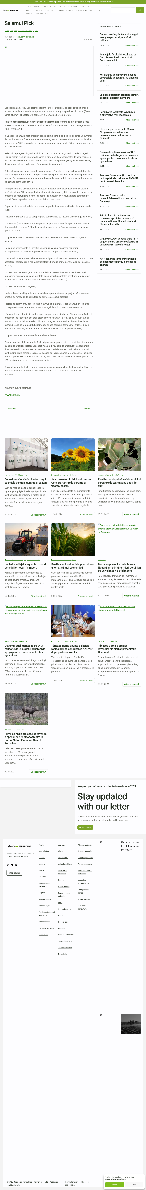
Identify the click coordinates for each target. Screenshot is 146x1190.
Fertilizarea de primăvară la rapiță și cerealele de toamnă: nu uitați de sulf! (119, 482)
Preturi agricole (84, 899)
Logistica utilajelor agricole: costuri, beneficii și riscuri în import (25, 566)
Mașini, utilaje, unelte (32, 560)
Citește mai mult (132, 45)
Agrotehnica (44, 851)
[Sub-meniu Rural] (83, 10)
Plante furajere (45, 905)
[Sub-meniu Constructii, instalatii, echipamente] (76, 10)
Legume (42, 892)
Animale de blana (65, 864)
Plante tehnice (44, 921)
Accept (114, 1185)
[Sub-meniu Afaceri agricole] (58, 6)
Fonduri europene (85, 864)
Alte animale (63, 857)
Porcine (61, 928)
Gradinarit (43, 876)
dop (15, 31)
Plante (27, 475)
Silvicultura (43, 934)
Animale (61, 844)
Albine (60, 851)
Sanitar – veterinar (65, 934)
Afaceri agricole (85, 844)
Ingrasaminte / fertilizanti (14, 475)
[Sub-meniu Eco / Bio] (89, 6)
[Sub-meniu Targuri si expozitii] (43, 10)
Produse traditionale (25, 37)
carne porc (9, 31)
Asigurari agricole (85, 851)
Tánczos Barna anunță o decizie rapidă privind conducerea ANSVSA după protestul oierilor (72, 649)
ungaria (35, 31)
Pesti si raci (63, 922)
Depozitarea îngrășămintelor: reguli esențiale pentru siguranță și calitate (26, 481)
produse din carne (25, 31)
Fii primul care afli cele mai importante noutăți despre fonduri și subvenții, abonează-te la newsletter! (73, 1)
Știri (76, 641)
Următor (86, 408)
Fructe (41, 870)
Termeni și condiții (41, 1182)
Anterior (12, 408)
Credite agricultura (85, 857)
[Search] (140, 10)
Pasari (60, 915)
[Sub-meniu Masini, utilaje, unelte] (79, 6)
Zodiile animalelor (65, 947)
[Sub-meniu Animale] (41, 6)
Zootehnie (62, 954)
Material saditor (45, 899)
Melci (60, 902)
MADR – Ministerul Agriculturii (62, 641)
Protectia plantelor (46, 928)
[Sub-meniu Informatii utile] (99, 10)
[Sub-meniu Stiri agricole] (48, 13)
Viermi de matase (65, 941)
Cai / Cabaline (63, 886)
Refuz (134, 1185)
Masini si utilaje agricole (14, 560)
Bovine (61, 880)
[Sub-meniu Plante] (32, 6)
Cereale (42, 857)
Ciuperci (42, 864)
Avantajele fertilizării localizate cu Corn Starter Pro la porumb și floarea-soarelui (71, 482)
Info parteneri (14, 872)
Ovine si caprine (64, 909)
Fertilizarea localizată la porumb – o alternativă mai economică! (72, 566)
